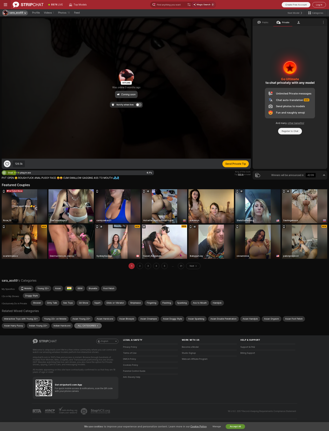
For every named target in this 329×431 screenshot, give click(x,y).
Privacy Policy (130, 347)
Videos (49, 12)
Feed (77, 12)
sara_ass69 (10, 280)
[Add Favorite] (7, 163)
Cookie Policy (198, 426)
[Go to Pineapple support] (84, 411)
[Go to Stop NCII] (101, 411)
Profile (36, 12)
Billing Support (247, 353)
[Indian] (69, 288)
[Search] (189, 4)
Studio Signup (189, 353)
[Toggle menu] (5, 4)
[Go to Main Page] (28, 4)
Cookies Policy (130, 365)
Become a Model (190, 347)
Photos (64, 12)
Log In (319, 4)
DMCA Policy (129, 359)
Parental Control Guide (134, 371)
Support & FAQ (247, 347)
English (104, 341)
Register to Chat (290, 131)
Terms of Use (129, 353)
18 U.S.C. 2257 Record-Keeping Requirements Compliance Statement (262, 411)
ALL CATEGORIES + (88, 325)
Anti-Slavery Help (131, 377)
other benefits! (296, 123)
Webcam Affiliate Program (195, 359)
